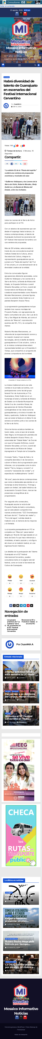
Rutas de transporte (21, 1034)
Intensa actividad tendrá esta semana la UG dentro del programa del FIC (20, 674)
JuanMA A (17, 104)
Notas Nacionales (11, 938)
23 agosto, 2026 (13, 901)
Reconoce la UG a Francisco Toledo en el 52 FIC (28, 622)
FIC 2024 (6, 77)
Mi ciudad (15, 691)
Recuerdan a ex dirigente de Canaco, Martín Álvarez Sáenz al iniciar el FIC (20, 697)
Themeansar (21, 1029)
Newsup (32, 1027)
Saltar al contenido (7, 6)
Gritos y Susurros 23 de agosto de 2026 (18, 896)
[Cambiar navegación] (19, 65)
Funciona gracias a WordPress (15, 1027)
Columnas (9, 892)
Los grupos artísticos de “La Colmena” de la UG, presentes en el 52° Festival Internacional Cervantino (14, 625)
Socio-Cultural (11, 962)
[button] (21, 2)
